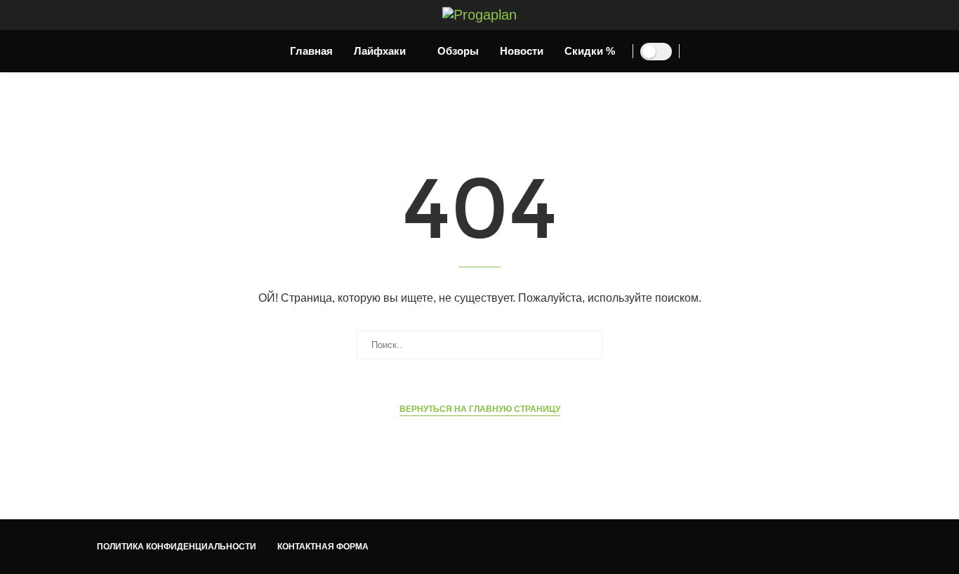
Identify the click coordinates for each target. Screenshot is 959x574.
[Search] (701, 52)
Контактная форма (323, 547)
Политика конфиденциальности (176, 547)
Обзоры (458, 51)
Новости (521, 51)
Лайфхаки (380, 51)
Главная (311, 51)
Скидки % (589, 51)
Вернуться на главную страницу (479, 409)
